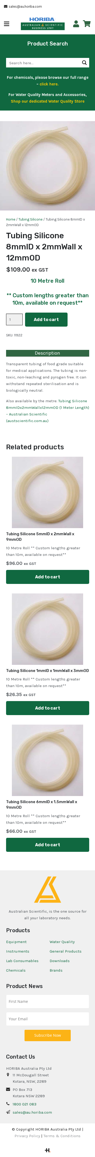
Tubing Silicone (30, 219)
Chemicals (16, 970)
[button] (6, 23)
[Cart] (86, 23)
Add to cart (46, 319)
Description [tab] (47, 353)
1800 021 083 (24, 1104)
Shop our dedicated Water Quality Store (47, 101)
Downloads (60, 960)
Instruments (17, 951)
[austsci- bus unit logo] (43, 26)
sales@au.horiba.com (32, 1112)
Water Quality (62, 941)
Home (10, 219)
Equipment (16, 941)
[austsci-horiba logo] (42, 19)
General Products (66, 951)
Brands (56, 970)
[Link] (76, 24)
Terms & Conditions (62, 1135)
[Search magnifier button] (84, 62)
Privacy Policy (27, 1135)
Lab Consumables (22, 960)
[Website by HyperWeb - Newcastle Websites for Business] (47, 1151)
